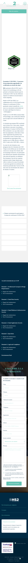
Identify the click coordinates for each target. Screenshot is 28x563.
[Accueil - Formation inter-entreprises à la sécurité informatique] (7, 3)
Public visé (8, 234)
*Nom (4, 384)
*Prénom (5, 392)
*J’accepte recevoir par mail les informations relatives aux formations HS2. (13, 470)
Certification (9, 240)
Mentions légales (17, 557)
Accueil (4, 17)
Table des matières (13, 11)
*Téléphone (5, 407)
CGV (22, 557)
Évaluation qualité (10, 250)
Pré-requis (8, 223)
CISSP (21, 106)
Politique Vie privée (6, 478)
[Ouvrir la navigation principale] (24, 3)
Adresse (5, 422)
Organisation (6, 415)
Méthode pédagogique (12, 229)
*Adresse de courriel (7, 399)
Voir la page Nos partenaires (14, 188)
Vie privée (12, 557)
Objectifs (8, 211)
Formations (8, 17)
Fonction (5, 430)
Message (5, 445)
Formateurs (8, 256)
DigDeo (17, 560)
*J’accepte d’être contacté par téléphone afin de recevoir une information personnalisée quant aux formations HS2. (14, 474)
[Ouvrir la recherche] (21, 3)
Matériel (7, 245)
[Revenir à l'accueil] (14, 500)
